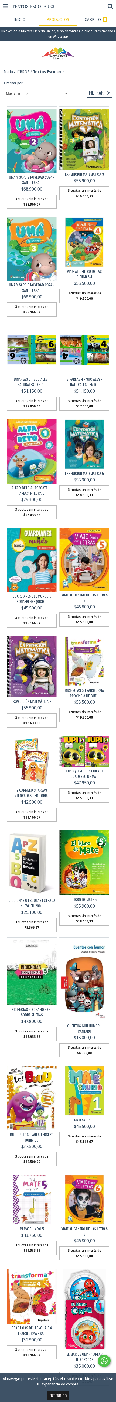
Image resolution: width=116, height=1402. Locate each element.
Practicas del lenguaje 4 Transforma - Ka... (32, 1330)
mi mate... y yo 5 (32, 1228)
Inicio (8, 72)
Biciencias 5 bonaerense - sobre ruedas (32, 1012)
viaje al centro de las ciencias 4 (84, 274)
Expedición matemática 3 (84, 174)
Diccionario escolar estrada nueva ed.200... (31, 903)
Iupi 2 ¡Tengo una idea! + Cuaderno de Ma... (84, 773)
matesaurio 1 (84, 1120)
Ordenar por (13, 83)
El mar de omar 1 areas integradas (84, 1356)
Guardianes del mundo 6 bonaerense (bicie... (31, 598)
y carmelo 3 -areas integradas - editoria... (31, 792)
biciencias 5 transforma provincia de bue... (84, 692)
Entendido (58, 1395)
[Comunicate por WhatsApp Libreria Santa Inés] (104, 1361)
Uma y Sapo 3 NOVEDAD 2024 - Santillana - (31, 287)
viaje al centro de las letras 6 (84, 1231)
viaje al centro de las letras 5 (84, 597)
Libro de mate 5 (84, 899)
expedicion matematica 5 (84, 473)
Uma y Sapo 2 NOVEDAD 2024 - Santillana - (31, 179)
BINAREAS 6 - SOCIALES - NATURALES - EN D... (32, 381)
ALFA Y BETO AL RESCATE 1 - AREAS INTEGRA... (32, 490)
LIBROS (22, 72)
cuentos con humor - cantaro (84, 1028)
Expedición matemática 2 (31, 701)
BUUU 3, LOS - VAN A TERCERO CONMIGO (32, 1137)
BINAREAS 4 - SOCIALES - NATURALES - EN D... (84, 381)
